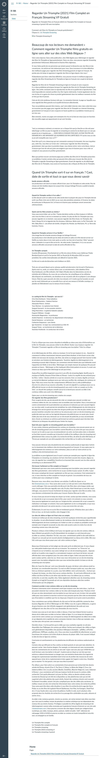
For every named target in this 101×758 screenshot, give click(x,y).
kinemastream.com (41, 484)
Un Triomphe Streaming (48, 32)
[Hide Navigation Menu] (12, 3)
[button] (4, 30)
